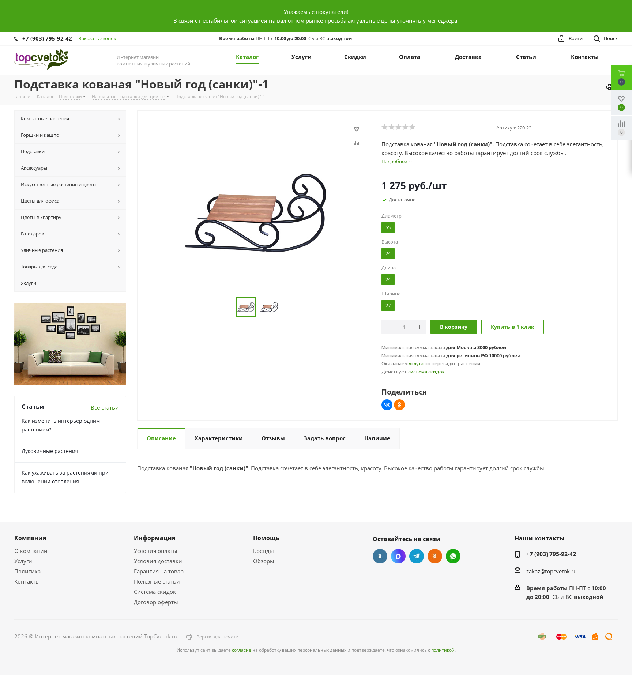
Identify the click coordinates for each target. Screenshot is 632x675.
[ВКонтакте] (386, 404)
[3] (398, 127)
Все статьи (105, 407)
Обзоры (263, 561)
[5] (412, 127)
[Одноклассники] (399, 404)
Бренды (263, 550)
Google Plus (453, 556)
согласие (241, 650)
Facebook (398, 556)
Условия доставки (158, 561)
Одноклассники (435, 556)
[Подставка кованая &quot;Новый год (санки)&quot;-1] (257, 212)
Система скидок (155, 591)
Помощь (266, 538)
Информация (154, 538)
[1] (384, 127)
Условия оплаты (155, 550)
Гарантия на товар (159, 571)
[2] (391, 127)
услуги (416, 363)
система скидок (426, 371)
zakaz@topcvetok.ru (551, 571)
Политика (27, 571)
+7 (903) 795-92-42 (47, 38)
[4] (405, 127)
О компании (31, 550)
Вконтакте (380, 556)
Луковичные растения (50, 451)
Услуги (23, 561)
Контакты (27, 581)
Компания (30, 538)
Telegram (416, 556)
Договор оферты (156, 602)
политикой (443, 650)
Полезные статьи (157, 581)
